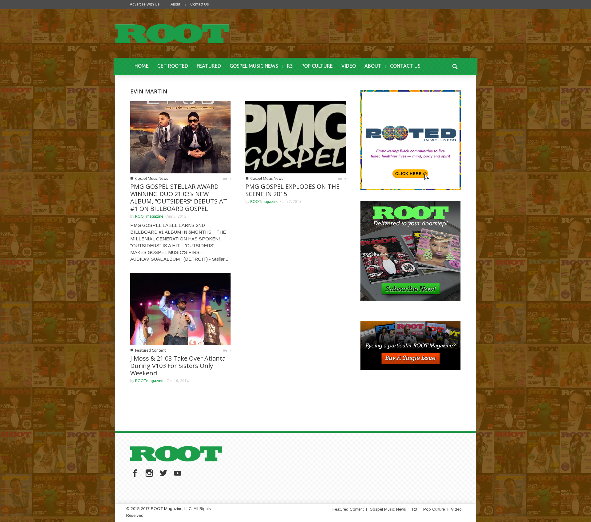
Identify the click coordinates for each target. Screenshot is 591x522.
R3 (290, 66)
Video (456, 509)
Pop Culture (434, 509)
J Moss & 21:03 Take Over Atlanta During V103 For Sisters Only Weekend (178, 365)
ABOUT (372, 66)
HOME (142, 66)
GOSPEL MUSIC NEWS (254, 66)
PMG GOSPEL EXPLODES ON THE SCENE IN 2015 (292, 190)
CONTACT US (405, 66)
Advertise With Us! (145, 4)
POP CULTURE (317, 66)
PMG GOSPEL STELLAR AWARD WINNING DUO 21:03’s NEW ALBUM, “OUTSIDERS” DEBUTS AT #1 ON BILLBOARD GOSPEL (178, 197)
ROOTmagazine (149, 216)
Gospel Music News (151, 178)
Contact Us (199, 4)
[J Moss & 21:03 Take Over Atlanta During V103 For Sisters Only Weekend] (180, 308)
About (175, 4)
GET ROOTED (172, 66)
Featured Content (150, 350)
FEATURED (209, 66)
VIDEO (348, 66)
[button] (454, 66)
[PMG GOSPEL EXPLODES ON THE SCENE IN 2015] (295, 136)
